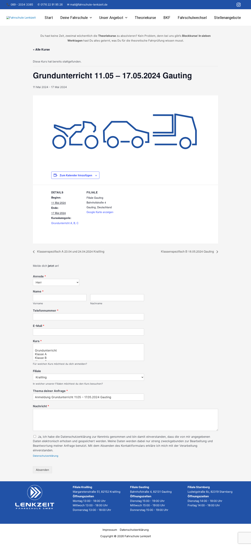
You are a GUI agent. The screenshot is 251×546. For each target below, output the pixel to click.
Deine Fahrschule (74, 17)
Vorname (38, 303)
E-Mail (38, 326)
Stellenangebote (227, 17)
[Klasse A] (88, 354)
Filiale (37, 371)
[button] (90, 18)
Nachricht (41, 406)
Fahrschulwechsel (192, 17)
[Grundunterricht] (88, 350)
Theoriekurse (145, 17)
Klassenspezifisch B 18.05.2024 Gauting (188, 251)
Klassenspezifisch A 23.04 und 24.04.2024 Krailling (70, 251)
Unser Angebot (111, 17)
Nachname (96, 303)
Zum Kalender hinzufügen (76, 175)
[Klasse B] (88, 358)
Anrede (39, 276)
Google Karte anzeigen (100, 212)
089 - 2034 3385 (22, 4)
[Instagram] (238, 4)
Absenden (42, 470)
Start (49, 17)
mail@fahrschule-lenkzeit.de (88, 4)
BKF (166, 17)
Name (38, 291)
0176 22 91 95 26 (52, 4)
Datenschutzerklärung (45, 455)
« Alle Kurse (41, 49)
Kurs (37, 341)
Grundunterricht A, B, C (64, 223)
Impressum (110, 529)
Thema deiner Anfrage (50, 391)
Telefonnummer (45, 310)
